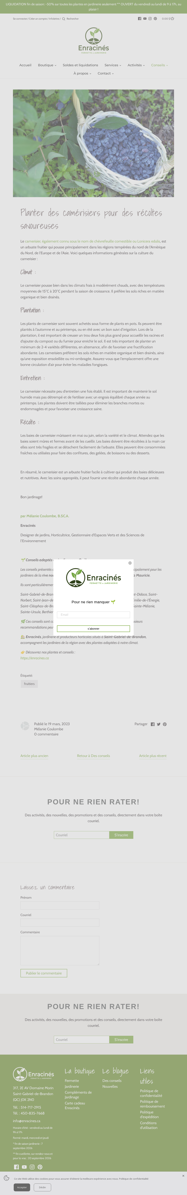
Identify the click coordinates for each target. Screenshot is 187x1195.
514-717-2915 (31, 1107)
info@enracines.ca (26, 1121)
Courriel (25, 915)
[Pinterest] (155, 18)
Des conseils (111, 1080)
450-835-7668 (33, 1113)
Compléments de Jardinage (78, 1094)
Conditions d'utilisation (148, 1125)
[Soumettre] (63, 19)
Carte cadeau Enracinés (75, 1105)
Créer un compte (38, 18)
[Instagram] (150, 18)
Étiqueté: (26, 676)
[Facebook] (139, 18)
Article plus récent (153, 756)
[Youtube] (144, 18)
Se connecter (20, 18)
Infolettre (54, 18)
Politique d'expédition (149, 1114)
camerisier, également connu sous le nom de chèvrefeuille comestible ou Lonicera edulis (92, 241)
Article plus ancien (34, 756)
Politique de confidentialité (151, 1093)
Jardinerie (72, 1086)
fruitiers (29, 684)
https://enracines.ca (34, 658)
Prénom (26, 898)
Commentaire (30, 932)
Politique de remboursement (152, 1103)
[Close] (183, 1175)
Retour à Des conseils (93, 756)
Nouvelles (110, 1086)
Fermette (72, 1080)
